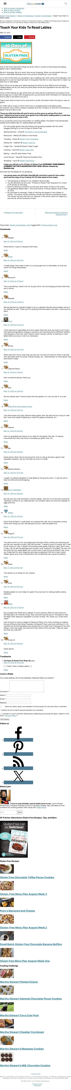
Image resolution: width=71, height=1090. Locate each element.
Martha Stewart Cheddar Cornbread (22, 1032)
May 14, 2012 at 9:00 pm (13, 452)
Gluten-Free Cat (29, 143)
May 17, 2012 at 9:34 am (13, 568)
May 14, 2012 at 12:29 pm (14, 302)
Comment (4, 692)
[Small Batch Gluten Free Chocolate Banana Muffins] (7, 940)
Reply (6, 250)
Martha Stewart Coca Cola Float (19, 1015)
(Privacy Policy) (11, 716)
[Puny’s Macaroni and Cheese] (7, 906)
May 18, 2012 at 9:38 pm (13, 644)
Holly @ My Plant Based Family (20, 407)
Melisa (10, 513)
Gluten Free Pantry (27, 161)
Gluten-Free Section (8, 16)
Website (3, 703)
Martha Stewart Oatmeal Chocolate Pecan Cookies (31, 998)
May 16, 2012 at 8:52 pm (13, 537)
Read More (41, 807)
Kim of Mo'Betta (14, 490)
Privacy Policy (37, 1084)
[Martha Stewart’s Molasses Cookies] (7, 1044)
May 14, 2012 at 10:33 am (14, 260)
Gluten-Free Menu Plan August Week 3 (23, 894)
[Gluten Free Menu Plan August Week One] (7, 957)
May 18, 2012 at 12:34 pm (14, 607)
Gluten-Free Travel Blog (29, 139)
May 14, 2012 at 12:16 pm (13, 281)
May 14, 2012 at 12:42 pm (14, 325)
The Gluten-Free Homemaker (35, 132)
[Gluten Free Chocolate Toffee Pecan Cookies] (7, 873)
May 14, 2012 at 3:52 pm (13, 410)
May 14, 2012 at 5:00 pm (13, 431)
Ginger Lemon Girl (26, 150)
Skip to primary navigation (14, 8)
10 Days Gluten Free (49, 225)
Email (2, 699)
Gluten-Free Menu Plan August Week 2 (23, 927)
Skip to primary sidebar (13, 12)
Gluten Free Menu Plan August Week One (25, 960)
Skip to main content (12, 10)
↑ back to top (35, 1073)
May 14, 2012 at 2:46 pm (13, 391)
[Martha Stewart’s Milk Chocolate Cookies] (7, 1061)
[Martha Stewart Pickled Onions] (7, 977)
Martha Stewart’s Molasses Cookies (22, 1048)
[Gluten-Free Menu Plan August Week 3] (7, 890)
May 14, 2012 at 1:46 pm (13, 372)
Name (3, 695)
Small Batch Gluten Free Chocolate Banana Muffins (31, 944)
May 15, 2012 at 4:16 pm (13, 516)
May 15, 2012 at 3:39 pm (13, 494)
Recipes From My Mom (14, 213)
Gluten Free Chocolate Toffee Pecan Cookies (27, 877)
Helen (10, 604)
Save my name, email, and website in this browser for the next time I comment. (36, 706)
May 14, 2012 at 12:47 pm (14, 350)
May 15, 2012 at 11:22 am (13, 473)
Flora (10, 321)
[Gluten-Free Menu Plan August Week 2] (7, 923)
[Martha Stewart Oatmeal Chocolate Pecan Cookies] (7, 994)
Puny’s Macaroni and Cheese (17, 910)
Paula (10, 257)
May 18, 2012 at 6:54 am (13, 587)
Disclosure (37, 1085)
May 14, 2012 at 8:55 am (13, 241)
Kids (28, 225)
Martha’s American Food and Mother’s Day (56, 214)
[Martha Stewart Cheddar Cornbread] (7, 1028)
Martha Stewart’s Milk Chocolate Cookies (25, 1065)
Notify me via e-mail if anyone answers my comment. (23, 710)
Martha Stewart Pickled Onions (19, 981)
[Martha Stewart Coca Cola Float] (7, 1011)
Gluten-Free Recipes (25, 16)
